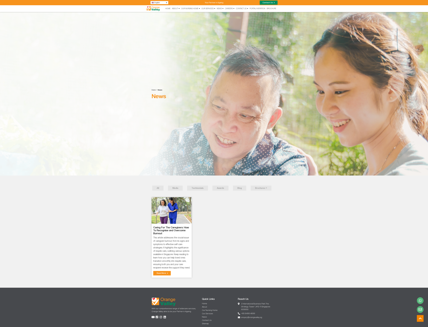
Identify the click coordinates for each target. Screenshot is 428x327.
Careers (229, 8)
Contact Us (241, 8)
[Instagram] (160, 317)
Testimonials (198, 188)
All (158, 188)
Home (167, 8)
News (219, 8)
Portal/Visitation (257, 8)
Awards (220, 188)
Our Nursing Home (189, 8)
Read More (162, 273)
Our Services (208, 8)
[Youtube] (153, 317)
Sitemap (205, 323)
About (175, 8)
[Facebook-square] (156, 317)
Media (175, 188)
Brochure (271, 8)
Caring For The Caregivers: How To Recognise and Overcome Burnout (171, 230)
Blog (239, 188)
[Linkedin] (164, 317)
